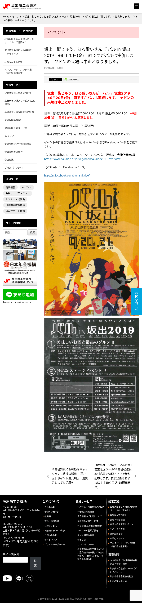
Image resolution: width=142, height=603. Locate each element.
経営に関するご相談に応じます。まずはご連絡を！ (19, 40)
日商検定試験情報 (15, 205)
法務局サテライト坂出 (55, 530)
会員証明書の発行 (14, 151)
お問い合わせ (51, 535)
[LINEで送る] (71, 80)
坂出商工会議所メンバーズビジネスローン (123, 570)
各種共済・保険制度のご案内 (19, 112)
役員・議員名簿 (52, 521)
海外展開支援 (116, 534)
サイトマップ (51, 540)
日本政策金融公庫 (118, 581)
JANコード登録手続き (87, 530)
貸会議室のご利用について (18, 92)
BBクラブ (9, 135)
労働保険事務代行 (14, 120)
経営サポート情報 (15, 210)
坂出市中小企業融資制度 (121, 576)
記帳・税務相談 (117, 519)
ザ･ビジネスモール (14, 167)
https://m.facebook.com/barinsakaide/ (67, 175)
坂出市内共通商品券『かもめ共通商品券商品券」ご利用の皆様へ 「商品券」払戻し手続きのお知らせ (90, 554)
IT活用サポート (117, 538)
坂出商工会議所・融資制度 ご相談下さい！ (19, 52)
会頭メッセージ (52, 512)
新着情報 (10, 187)
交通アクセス (51, 525)
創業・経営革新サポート (121, 524)
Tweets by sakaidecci (17, 302)
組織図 (48, 516)
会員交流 (9, 159)
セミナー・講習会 (15, 199)
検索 (35, 563)
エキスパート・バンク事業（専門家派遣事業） (18, 71)
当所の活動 (50, 507)
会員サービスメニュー (18, 193)
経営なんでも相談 (13, 61)
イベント (27, 187)
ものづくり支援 (117, 529)
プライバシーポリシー (55, 544)
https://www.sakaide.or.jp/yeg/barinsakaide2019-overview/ (83, 159)
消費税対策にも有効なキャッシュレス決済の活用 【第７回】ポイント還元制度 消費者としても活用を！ (70, 476)
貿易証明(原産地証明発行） (18, 143)
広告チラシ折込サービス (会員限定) (20, 102)
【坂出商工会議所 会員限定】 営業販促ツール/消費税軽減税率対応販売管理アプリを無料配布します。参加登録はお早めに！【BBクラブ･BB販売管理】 (114, 476)
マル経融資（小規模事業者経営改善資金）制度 (123, 562)
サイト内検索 (11, 554)
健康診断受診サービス (16, 128)
